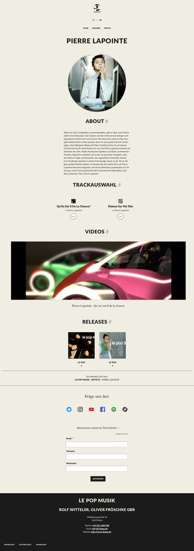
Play (73, 216)
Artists (107, 28)
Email (69, 439)
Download (41, 544)
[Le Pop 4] (73, 201)
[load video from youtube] (98, 271)
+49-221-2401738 (100, 526)
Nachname (71, 463)
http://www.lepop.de (101, 532)
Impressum (9, 544)
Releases (96, 28)
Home (85, 28)
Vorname (70, 451)
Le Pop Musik (82, 380)
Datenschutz (25, 544)
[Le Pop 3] (120, 201)
